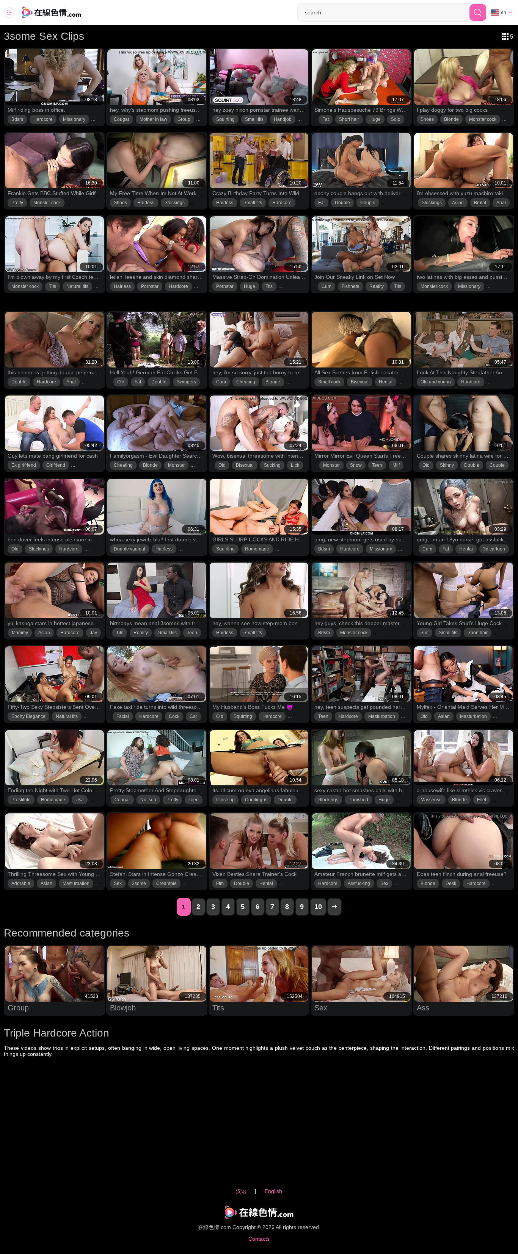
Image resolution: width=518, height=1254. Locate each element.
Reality (376, 286)
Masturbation (381, 716)
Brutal (480, 202)
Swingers (186, 382)
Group (183, 119)
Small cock (329, 382)
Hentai (385, 382)
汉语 (241, 1191)
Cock (174, 716)
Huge (375, 119)
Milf (396, 465)
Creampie (166, 883)
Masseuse (431, 799)
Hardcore (43, 119)
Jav (93, 632)
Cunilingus (256, 799)
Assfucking (359, 883)
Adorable (20, 883)
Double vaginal (129, 549)
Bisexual (360, 382)
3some (139, 883)
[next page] (334, 907)
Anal (501, 202)
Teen (377, 465)
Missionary (74, 119)
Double (342, 202)
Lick (295, 465)
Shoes (427, 119)
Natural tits (77, 286)
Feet (481, 799)
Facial (122, 716)
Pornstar (150, 286)
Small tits (254, 119)
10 (318, 906)
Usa (79, 799)
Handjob (283, 119)
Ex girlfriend (23, 465)
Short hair (349, 119)
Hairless (145, 202)
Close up (225, 799)
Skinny (447, 465)
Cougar (121, 119)
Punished (358, 799)
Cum (326, 286)
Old (120, 382)
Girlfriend (55, 465)
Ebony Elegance (28, 716)
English (273, 1191)
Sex (118, 883)
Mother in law (153, 119)
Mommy (20, 632)
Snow (356, 465)
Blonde (451, 119)
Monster (176, 465)
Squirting (225, 119)
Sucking (272, 465)
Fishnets (350, 286)
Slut (425, 632)
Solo (395, 119)
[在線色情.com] (62, 12)
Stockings (175, 202)
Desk (451, 883)
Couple (367, 202)
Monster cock (482, 119)
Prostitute (21, 799)
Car (193, 716)
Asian (458, 202)
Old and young (436, 382)
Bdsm (17, 119)
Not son (148, 799)
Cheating (245, 382)
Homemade (257, 549)
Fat (325, 119)
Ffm (220, 883)
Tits (52, 286)
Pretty (17, 202)
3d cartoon (494, 549)
